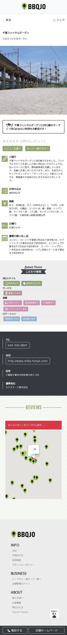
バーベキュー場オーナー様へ (26, 579)
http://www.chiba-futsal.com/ (28, 361)
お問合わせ (17, 555)
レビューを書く (12, 148)
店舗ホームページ (47, 630)
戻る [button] (8, 20)
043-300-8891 (17, 345)
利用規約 (16, 560)
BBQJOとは (17, 607)
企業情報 (16, 602)
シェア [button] (60, 20)
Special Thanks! (20, 612)
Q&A (14, 550)
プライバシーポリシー (23, 564)
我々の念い (17, 597)
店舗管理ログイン (21, 583)
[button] (6, 497)
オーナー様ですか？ (37, 148)
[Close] (35, 449)
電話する (16, 630)
